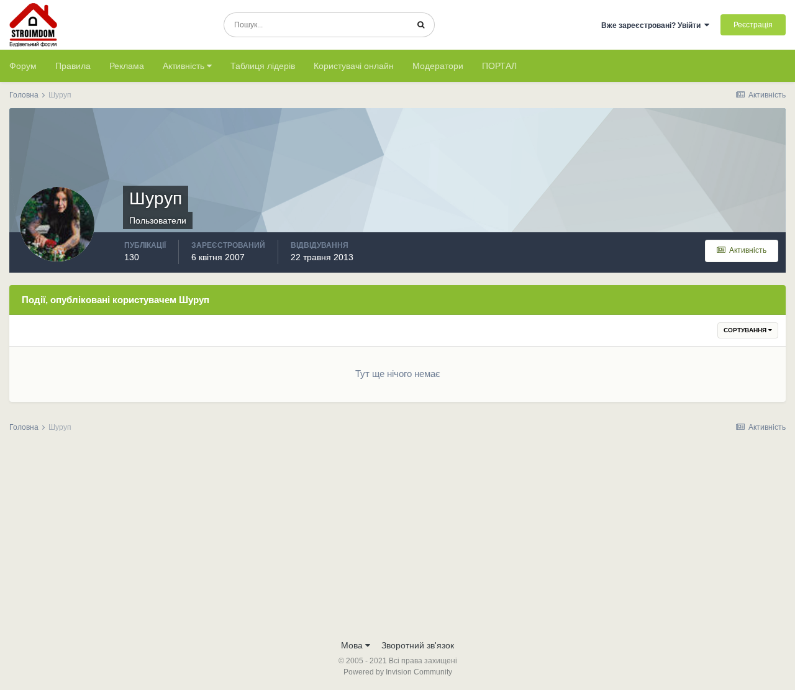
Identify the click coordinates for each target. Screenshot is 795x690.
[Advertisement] (397, 540)
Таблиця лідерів (262, 66)
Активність (185, 66)
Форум (23, 66)
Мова (353, 645)
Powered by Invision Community (397, 672)
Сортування (746, 330)
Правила (73, 66)
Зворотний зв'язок (417, 645)
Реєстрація (753, 24)
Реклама (126, 66)
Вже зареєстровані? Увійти (652, 25)
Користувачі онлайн (354, 66)
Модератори (437, 66)
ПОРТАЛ (499, 66)
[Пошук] (420, 25)
